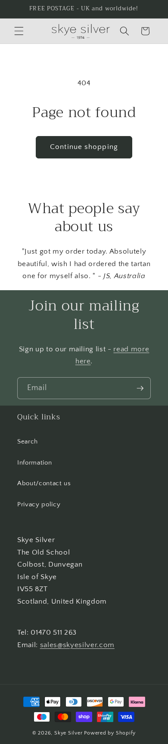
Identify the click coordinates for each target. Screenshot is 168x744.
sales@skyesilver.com (77, 645)
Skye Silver (68, 733)
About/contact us (44, 483)
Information (34, 462)
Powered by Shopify (110, 733)
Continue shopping (84, 147)
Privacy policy (38, 504)
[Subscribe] (140, 388)
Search (27, 441)
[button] (19, 31)
